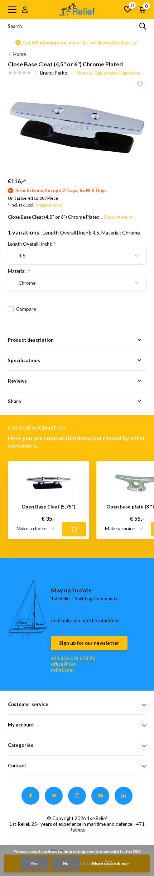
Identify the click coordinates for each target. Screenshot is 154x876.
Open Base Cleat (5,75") (48, 507)
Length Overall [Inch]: (31, 244)
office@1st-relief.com (64, 667)
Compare (26, 309)
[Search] (142, 26)
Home (19, 54)
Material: (18, 271)
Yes (34, 863)
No (66, 863)
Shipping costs (48, 205)
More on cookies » (110, 863)
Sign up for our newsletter (89, 643)
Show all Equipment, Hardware (108, 73)
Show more (116, 217)
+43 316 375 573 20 (73, 658)
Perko (61, 73)
